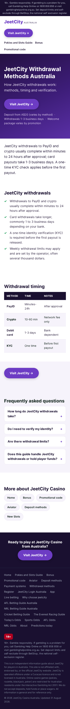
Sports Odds (32, 619)
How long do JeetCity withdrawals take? (33, 413)
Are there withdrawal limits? (28, 441)
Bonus (39, 42)
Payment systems (15, 586)
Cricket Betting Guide (17, 614)
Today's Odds (12, 619)
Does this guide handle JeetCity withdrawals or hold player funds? (32, 456)
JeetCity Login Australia (32, 591)
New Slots (13, 516)
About (23, 625)
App (52, 591)
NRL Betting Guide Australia (21, 608)
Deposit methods (36, 507)
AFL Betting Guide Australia (20, 602)
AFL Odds (49, 619)
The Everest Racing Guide (49, 614)
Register (9, 591)
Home (11, 497)
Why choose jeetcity (34, 597)
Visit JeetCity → (18, 33)
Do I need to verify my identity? (30, 429)
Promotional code (15, 49)
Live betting (11, 597)
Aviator (11, 507)
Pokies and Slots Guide (18, 42)
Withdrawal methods (42, 586)
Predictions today (42, 625)
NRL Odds (10, 625)
